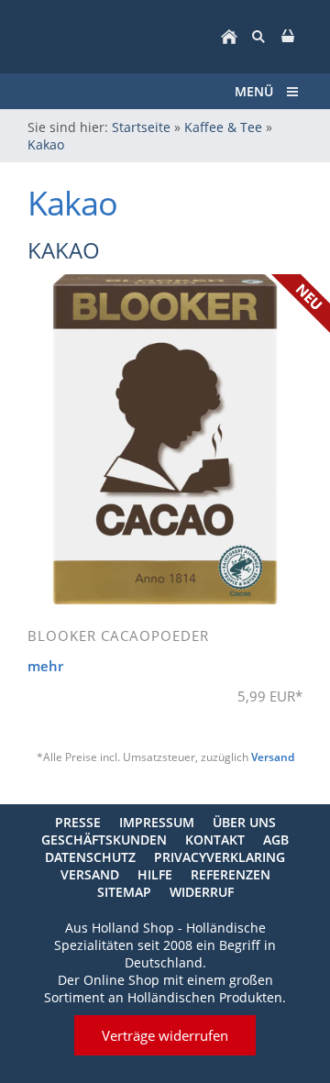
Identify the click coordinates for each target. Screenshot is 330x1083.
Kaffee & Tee (223, 127)
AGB (276, 839)
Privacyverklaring (219, 857)
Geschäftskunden (104, 839)
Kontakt (215, 839)
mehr (45, 666)
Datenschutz (90, 857)
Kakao (46, 144)
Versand (272, 757)
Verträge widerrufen (165, 1035)
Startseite (141, 127)
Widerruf (202, 892)
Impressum (156, 822)
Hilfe (155, 874)
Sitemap (124, 892)
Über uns (244, 822)
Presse (78, 822)
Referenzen (230, 874)
